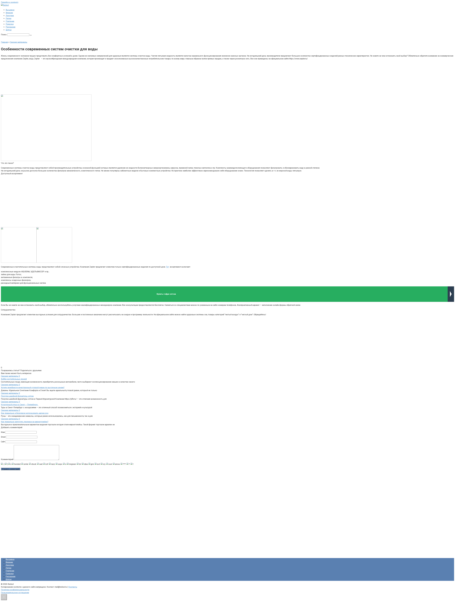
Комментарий (7, 459)
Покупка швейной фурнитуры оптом (17, 396)
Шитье (8, 30)
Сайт (3, 442)
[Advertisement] (209, 77)
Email (3, 437)
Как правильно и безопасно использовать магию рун (24, 413)
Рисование (10, 27)
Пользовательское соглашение (15, 593)
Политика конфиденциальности (15, 590)
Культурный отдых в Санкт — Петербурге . (19, 405)
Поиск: (4, 34)
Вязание (9, 13)
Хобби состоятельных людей (14, 379)
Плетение (10, 21)
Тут (167, 267)
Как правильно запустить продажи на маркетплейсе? (24, 422)
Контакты (72, 587)
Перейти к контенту (9, 2)
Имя (3, 432)
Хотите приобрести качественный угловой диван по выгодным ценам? (32, 387)
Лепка (8, 18)
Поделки (10, 24)
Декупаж (10, 15)
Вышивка (10, 10)
